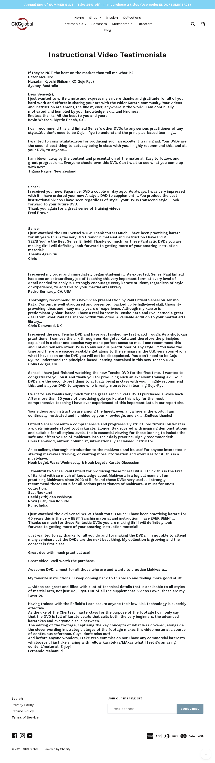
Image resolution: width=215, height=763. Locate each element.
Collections (132, 18)
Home (79, 18)
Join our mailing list (125, 698)
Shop (96, 17)
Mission (112, 18)
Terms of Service (25, 717)
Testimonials (75, 24)
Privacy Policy (23, 705)
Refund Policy (23, 711)
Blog (107, 30)
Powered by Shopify (56, 749)
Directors (145, 24)
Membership (122, 24)
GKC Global (30, 749)
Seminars (99, 24)
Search (17, 698)
